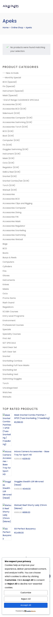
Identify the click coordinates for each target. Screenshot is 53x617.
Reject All (25, 598)
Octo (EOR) (8, 162)
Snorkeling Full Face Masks (16, 365)
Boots (5, 252)
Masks (6, 289)
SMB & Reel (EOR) (11, 171)
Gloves (6, 275)
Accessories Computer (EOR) (17, 117)
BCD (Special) (10, 81)
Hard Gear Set (10, 347)
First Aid (7, 338)
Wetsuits (7, 396)
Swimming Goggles (12, 378)
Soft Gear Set (9, 351)
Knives (6, 284)
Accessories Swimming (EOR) (17, 122)
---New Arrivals (11, 73)
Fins (4, 271)
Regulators (8, 307)
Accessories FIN (10, 216)
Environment (9, 320)
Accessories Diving (12, 212)
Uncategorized (10, 387)
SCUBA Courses (10, 311)
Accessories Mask (12, 221)
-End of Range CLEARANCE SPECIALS (21, 99)
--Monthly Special (12, 77)
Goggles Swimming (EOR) (15, 149)
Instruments (9, 280)
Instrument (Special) (13, 90)
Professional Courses (13, 325)
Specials (7, 329)
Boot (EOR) (8, 135)
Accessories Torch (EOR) (15, 126)
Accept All (25, 605)
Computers (8, 261)
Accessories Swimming (14, 234)
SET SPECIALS (9, 342)
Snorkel (6, 356)
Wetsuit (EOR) (10, 189)
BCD (5, 248)
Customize (25, 592)
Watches (7, 392)
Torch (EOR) (9, 185)
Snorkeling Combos (12, 360)
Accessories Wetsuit (13, 239)
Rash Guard (8, 302)
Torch (6, 383)
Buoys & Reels (9, 257)
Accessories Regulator (14, 225)
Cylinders (7, 266)
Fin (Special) (9, 86)
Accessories (9, 194)
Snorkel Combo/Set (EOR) (16, 180)
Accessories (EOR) (12, 104)
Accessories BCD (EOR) (14, 108)
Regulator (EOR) (11, 167)
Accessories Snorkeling (14, 230)
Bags (5, 243)
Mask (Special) (10, 95)
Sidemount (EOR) (11, 113)
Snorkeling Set (10, 369)
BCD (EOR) (8, 131)
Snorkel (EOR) (10, 176)
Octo (5, 293)
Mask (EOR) (8, 158)
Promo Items (9, 298)
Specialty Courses (12, 333)
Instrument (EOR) (11, 153)
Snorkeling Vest (10, 374)
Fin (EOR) (7, 144)
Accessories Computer (14, 207)
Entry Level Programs (13, 315)
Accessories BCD (11, 198)
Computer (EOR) (11, 140)
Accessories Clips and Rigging (17, 203)
